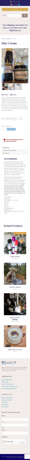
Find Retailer (5, 404)
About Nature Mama (7, 379)
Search (4, 15)
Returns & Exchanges (7, 397)
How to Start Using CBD (8, 384)
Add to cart (11, 129)
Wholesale (4, 402)
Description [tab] (6, 147)
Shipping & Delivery (7, 400)
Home (3, 38)
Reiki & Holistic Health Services (10, 386)
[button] (25, 15)
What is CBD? (5, 382)
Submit (4, 448)
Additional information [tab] (9, 150)
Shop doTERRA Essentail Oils (9, 388)
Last (3, 427)
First (3, 421)
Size (3, 118)
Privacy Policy (5, 406)
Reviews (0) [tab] (6, 153)
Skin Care (8, 38)
